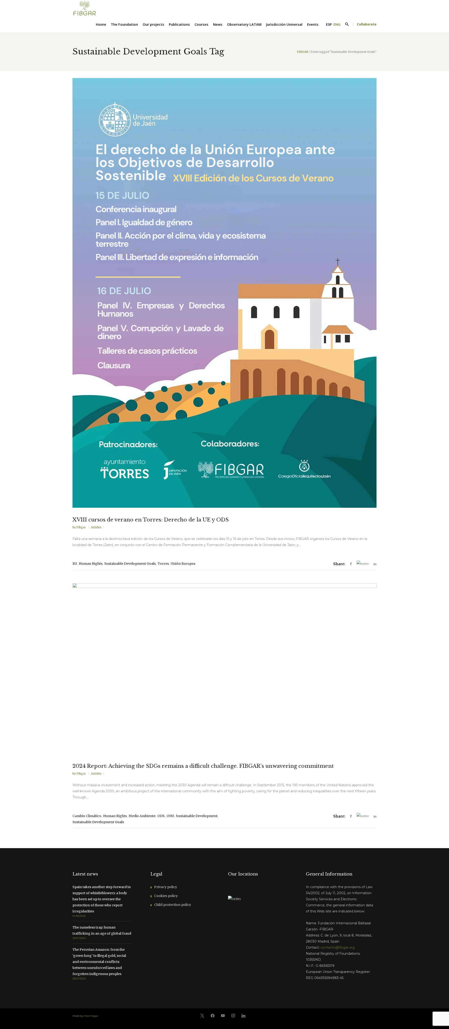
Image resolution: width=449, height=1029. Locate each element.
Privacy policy (165, 887)
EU (74, 563)
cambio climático (86, 816)
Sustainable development (196, 816)
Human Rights (90, 563)
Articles (96, 527)
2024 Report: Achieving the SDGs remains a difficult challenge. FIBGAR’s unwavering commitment (203, 766)
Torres (163, 563)
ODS (161, 816)
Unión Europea (183, 563)
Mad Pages (91, 1016)
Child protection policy (172, 905)
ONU (170, 816)
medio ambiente (142, 816)
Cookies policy (166, 896)
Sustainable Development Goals (130, 563)
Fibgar (81, 527)
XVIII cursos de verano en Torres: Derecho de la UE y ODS (150, 520)
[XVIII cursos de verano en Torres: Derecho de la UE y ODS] (224, 293)
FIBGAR (302, 51)
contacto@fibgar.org (338, 947)
